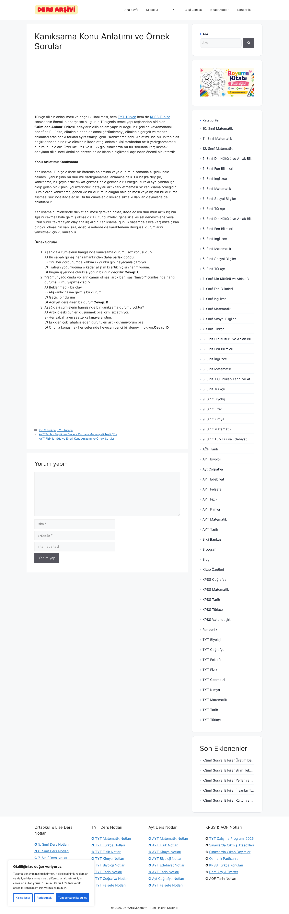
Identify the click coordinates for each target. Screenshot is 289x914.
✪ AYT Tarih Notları (163, 872)
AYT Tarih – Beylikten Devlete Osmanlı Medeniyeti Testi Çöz (78, 434)
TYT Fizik (209, 670)
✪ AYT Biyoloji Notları (165, 859)
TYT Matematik (214, 700)
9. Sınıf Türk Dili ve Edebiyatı (225, 439)
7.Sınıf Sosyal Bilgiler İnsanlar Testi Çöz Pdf (228, 790)
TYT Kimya (211, 690)
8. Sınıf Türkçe (213, 389)
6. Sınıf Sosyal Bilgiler (219, 259)
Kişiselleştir (23, 897)
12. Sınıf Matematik (217, 149)
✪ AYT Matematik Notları (168, 839)
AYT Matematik (214, 519)
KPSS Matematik (215, 590)
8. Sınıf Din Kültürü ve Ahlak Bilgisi (228, 339)
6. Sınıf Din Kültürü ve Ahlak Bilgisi (228, 219)
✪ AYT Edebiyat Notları (166, 865)
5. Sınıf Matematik (216, 189)
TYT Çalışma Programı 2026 (231, 839)
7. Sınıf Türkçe (213, 329)
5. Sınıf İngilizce (214, 179)
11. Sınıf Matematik (217, 139)
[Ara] (248, 43)
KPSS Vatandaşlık (216, 620)
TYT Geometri (213, 680)
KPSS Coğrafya (214, 579)
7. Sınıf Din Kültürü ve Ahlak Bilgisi (228, 279)
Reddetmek (44, 897)
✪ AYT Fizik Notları (163, 845)
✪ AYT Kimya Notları (164, 852)
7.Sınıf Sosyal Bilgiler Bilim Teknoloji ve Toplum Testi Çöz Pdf (228, 770)
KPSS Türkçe (160, 117)
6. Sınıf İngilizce (214, 239)
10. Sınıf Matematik (217, 128)
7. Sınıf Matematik (216, 309)
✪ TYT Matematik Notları (111, 839)
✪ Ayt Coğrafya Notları (166, 879)
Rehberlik (244, 10)
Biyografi (209, 549)
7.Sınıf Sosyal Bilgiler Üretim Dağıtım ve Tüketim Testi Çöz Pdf (228, 760)
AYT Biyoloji (211, 459)
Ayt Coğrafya (212, 469)
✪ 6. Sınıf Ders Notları (51, 851)
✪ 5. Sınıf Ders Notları (51, 844)
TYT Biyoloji (211, 640)
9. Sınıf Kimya (213, 419)
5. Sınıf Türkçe (213, 209)
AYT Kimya (211, 509)
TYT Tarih (210, 710)
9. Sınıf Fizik (212, 409)
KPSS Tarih (211, 600)
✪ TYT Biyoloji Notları (108, 865)
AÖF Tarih (210, 449)
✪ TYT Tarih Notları (106, 872)
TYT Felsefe (212, 660)
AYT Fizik (209, 499)
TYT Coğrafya (213, 650)
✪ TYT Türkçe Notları (108, 845)
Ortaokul (152, 10)
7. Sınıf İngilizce (214, 299)
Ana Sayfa (131, 10)
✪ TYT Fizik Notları (106, 852)
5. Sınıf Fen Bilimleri (217, 169)
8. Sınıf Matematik (216, 369)
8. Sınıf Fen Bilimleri (217, 349)
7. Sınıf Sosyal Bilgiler (219, 319)
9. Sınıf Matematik (216, 429)
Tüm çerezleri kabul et (72, 897)
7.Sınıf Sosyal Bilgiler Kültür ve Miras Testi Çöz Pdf (228, 800)
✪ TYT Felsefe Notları (108, 885)
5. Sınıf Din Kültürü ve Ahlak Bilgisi (228, 159)
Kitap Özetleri (219, 10)
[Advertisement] (107, 85)
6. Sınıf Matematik (216, 249)
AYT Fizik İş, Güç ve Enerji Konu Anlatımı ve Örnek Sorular (76, 438)
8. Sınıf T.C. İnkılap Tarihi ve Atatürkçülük (228, 379)
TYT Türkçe (127, 117)
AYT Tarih (210, 529)
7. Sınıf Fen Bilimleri (217, 289)
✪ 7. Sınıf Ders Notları (51, 858)
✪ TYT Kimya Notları (107, 859)
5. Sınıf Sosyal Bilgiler (219, 199)
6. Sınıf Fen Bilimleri (217, 229)
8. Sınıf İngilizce (214, 359)
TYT (174, 10)
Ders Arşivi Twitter (223, 872)
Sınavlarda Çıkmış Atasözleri (231, 845)
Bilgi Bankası (193, 10)
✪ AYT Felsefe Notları (165, 885)
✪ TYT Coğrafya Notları (110, 879)
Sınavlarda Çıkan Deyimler (229, 852)
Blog (205, 559)
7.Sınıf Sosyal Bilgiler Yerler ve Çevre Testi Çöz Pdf (228, 780)
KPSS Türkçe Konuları (226, 865)
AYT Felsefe (212, 489)
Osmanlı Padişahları (224, 859)
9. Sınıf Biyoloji (213, 399)
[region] (51, 883)
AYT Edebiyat (213, 479)
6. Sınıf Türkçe (213, 269)
